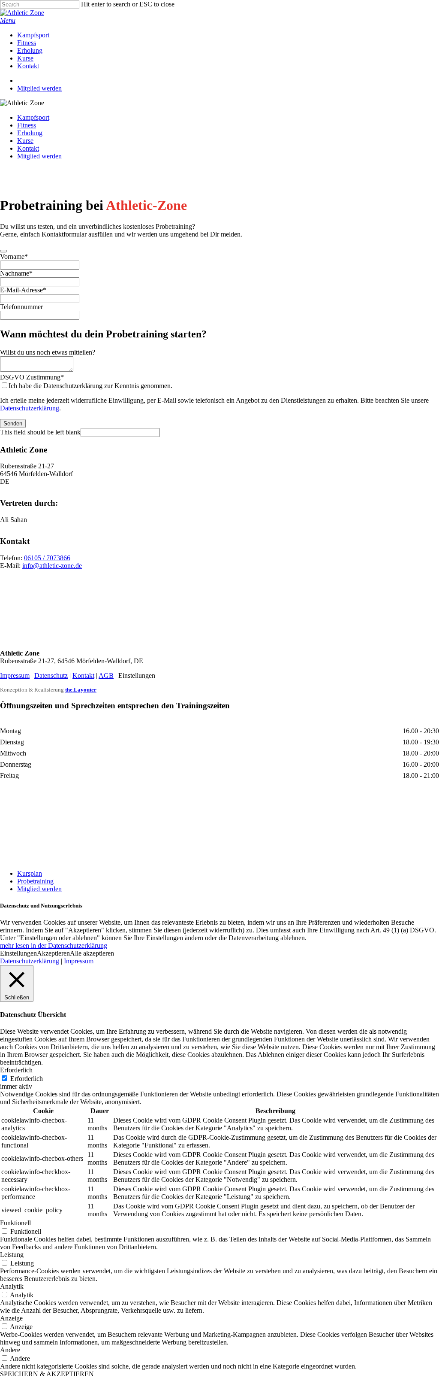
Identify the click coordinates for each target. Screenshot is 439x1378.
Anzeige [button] (11, 1318)
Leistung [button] (12, 1254)
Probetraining (35, 881)
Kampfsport (33, 117)
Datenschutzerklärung (29, 408)
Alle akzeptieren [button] (92, 953)
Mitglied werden (39, 156)
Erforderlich (26, 1078)
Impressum (15, 675)
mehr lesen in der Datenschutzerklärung (53, 945)
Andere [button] (10, 1350)
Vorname (14, 256)
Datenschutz (51, 675)
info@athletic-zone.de (52, 565)
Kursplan (29, 873)
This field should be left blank (40, 432)
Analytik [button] (12, 1286)
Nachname (16, 273)
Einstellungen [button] (18, 953)
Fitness (26, 125)
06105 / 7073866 (47, 558)
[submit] (3, 251)
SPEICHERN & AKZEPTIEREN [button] (47, 1374)
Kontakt (28, 148)
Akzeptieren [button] (53, 953)
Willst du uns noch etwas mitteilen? (47, 352)
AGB (106, 675)
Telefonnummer (21, 306)
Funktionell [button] (15, 1222)
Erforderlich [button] (16, 1070)
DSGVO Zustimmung (32, 377)
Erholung (29, 133)
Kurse (25, 140)
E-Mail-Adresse (23, 290)
